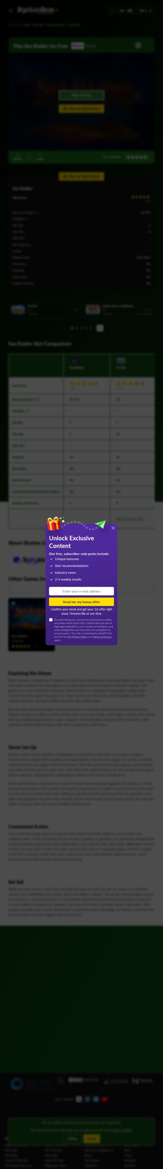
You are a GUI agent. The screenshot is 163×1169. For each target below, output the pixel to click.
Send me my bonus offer (81, 601)
